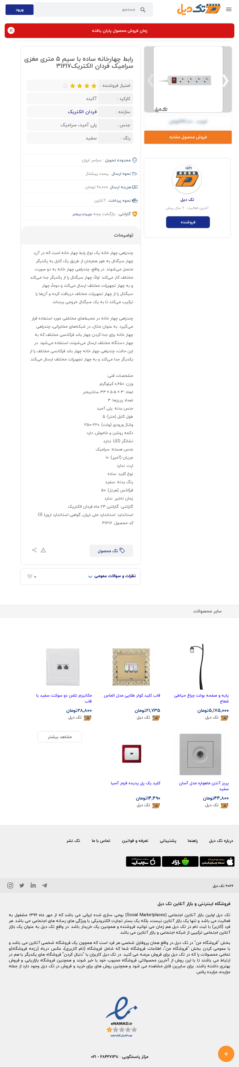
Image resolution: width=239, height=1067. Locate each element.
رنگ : (125, 138)
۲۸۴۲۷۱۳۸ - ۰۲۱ (104, 1056)
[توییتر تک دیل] (22, 886)
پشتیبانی (168, 840)
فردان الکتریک (82, 112)
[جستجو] (143, 11)
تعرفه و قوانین (135, 840)
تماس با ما (101, 840)
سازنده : (123, 111)
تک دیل (212, 717)
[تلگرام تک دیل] (44, 886)
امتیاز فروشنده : (115, 85)
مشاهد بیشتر (60, 736)
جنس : (123, 125)
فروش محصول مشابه (188, 137)
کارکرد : (123, 98)
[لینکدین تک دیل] (33, 886)
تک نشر (73, 840)
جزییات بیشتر (82, 214)
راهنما (193, 840)
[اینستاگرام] (10, 886)
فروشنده (188, 222)
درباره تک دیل (221, 840)
